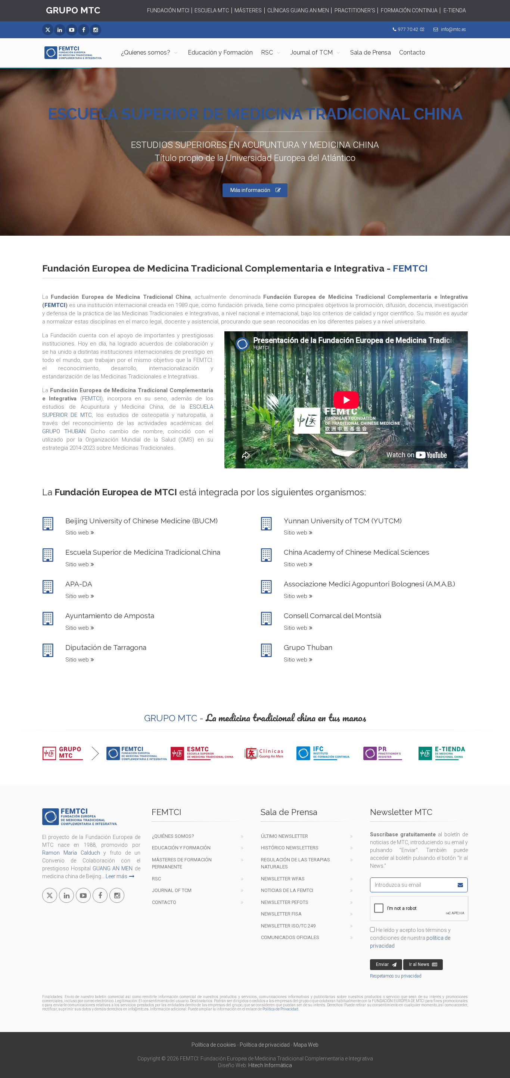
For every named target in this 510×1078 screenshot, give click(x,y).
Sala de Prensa (370, 52)
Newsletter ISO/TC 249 (288, 926)
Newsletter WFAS (283, 879)
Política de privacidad (265, 1045)
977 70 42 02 (411, 29)
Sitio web (77, 532)
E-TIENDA (455, 10)
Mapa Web (305, 1045)
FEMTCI (54, 305)
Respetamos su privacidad (396, 976)
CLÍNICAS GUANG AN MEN (298, 10)
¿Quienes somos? (145, 52)
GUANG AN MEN (113, 868)
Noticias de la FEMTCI (287, 890)
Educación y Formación (220, 52)
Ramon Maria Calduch (71, 853)
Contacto (412, 52)
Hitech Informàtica (270, 1065)
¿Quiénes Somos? (173, 836)
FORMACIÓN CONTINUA (409, 10)
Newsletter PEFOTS (284, 902)
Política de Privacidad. (280, 1009)
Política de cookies (214, 1045)
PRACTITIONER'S (355, 10)
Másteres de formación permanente (182, 863)
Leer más (116, 876)
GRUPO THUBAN (63, 431)
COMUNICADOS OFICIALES (290, 937)
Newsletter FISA (281, 914)
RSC (267, 52)
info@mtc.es (453, 29)
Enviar (382, 964)
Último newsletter (284, 836)
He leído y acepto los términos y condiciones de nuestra (410, 938)
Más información (250, 190)
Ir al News (419, 964)
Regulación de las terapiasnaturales (295, 863)
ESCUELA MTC (212, 10)
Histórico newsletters (289, 848)
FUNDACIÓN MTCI (168, 10)
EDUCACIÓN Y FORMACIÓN (181, 848)
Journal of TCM (311, 52)
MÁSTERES (248, 10)
